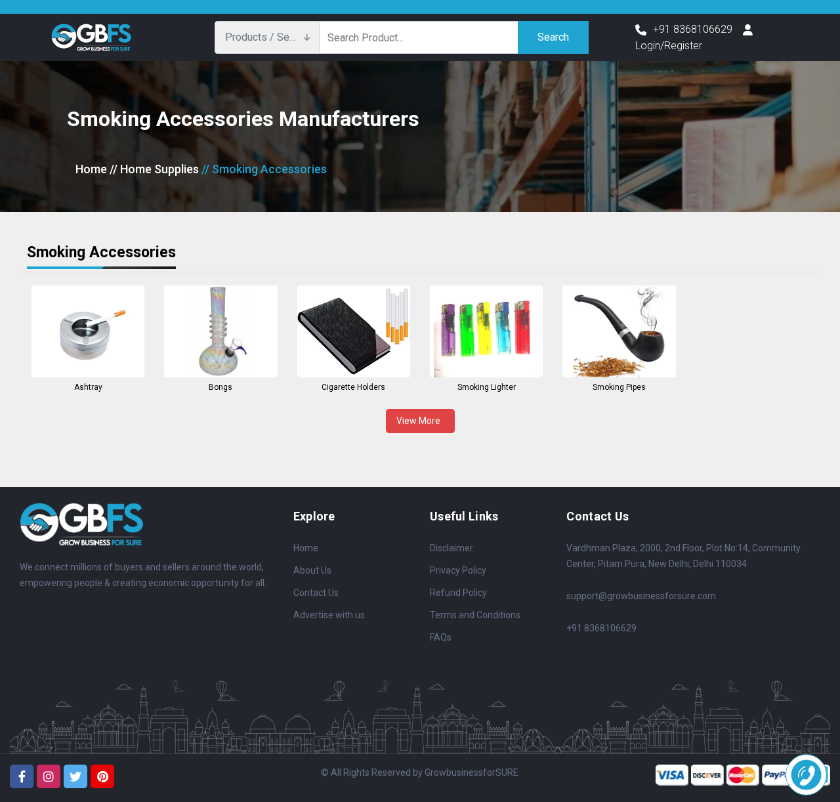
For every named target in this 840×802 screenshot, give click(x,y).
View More (420, 420)
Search (553, 37)
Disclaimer (451, 548)
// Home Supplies (154, 169)
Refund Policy (458, 592)
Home (91, 169)
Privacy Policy (458, 570)
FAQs (441, 637)
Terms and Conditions (475, 615)
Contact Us (316, 592)
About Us (312, 570)
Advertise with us (329, 615)
